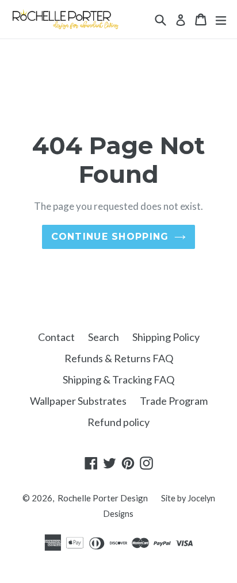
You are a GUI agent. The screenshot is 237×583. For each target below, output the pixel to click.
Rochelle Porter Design (103, 498)
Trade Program (174, 400)
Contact (56, 337)
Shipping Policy (166, 337)
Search (103, 337)
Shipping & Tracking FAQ (118, 379)
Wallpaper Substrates (78, 400)
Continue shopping (110, 236)
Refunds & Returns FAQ (118, 358)
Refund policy (118, 422)
